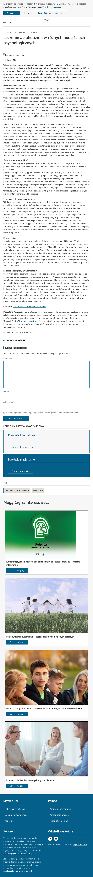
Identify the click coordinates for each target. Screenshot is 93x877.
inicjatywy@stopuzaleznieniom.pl (18, 853)
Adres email (9, 402)
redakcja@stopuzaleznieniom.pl (17, 871)
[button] (7, 21)
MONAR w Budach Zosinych (26, 321)
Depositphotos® (80, 844)
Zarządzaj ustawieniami (51, 13)
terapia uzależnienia (17, 490)
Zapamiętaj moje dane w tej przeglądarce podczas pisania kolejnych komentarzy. (41, 412)
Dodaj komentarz (16, 418)
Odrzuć (25, 13)
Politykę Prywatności (51, 7)
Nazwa (6, 391)
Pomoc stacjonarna (59, 815)
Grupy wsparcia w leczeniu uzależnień (29, 306)
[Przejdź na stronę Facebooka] (50, 839)
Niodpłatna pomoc (59, 821)
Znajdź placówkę (21, 471)
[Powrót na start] (46, 21)
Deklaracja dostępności (16, 815)
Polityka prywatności (15, 809)
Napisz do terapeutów (23, 447)
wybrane (38, 490)
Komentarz (8, 358)
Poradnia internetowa (60, 809)
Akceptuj (12, 13)
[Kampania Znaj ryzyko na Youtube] (56, 839)
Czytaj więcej (17, 570)
